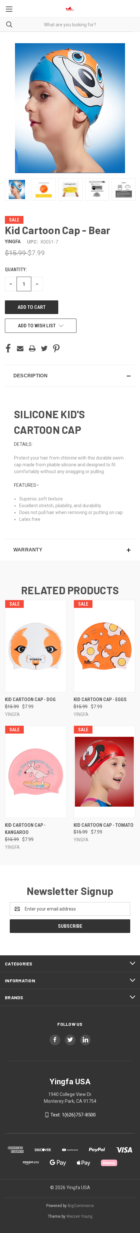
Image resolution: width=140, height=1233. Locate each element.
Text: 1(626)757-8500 (73, 1115)
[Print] (32, 348)
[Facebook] (8, 348)
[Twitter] (44, 348)
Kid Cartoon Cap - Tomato (103, 825)
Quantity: (16, 269)
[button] (70, 376)
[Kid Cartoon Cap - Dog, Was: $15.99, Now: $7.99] (35, 646)
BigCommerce (81, 1205)
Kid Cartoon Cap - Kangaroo (25, 829)
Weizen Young (79, 1216)
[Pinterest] (56, 348)
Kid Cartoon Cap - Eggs (100, 699)
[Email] (20, 348)
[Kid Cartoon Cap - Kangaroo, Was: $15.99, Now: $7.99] (35, 772)
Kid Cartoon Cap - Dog (30, 699)
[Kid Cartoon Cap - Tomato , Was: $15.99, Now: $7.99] (104, 772)
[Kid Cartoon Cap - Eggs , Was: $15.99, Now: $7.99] (104, 646)
